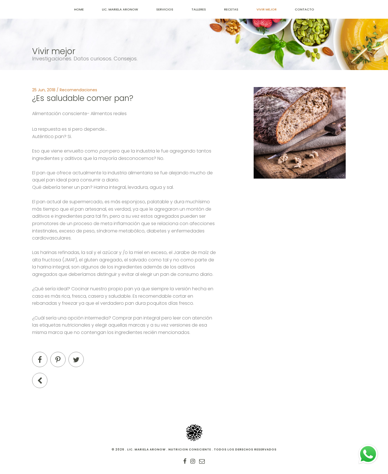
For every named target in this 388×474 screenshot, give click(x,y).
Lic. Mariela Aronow (120, 9)
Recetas (231, 9)
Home (79, 9)
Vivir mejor (266, 9)
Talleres (198, 9)
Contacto (304, 9)
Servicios (164, 9)
